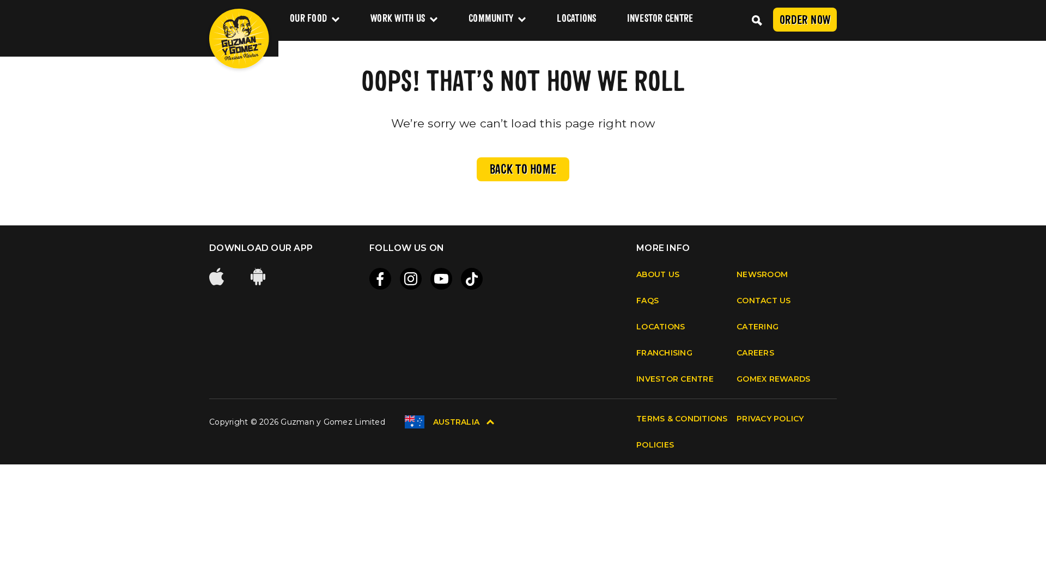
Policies (655, 445)
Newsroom (762, 274)
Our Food (308, 19)
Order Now (805, 21)
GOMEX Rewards (773, 379)
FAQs (647, 300)
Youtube (441, 279)
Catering (758, 327)
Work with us (397, 19)
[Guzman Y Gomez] (239, 39)
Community (491, 19)
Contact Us (764, 300)
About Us (657, 274)
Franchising (664, 353)
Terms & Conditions (682, 419)
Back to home (523, 170)
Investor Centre (660, 19)
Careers (755, 353)
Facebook (380, 279)
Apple (218, 276)
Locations (576, 19)
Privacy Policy (770, 419)
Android (259, 276)
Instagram (411, 279)
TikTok (472, 279)
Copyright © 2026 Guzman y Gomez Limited (297, 422)
